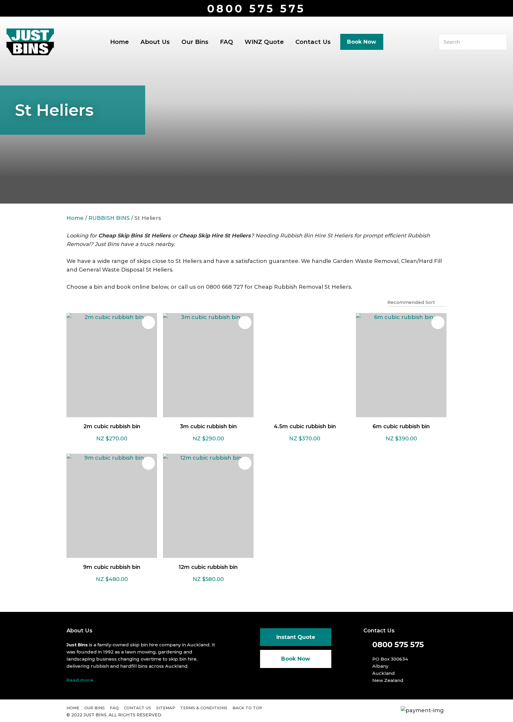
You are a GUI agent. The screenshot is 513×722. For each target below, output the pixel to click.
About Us (155, 41)
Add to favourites (148, 322)
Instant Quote (295, 637)
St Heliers (147, 218)
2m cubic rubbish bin (111, 426)
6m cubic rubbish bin (401, 426)
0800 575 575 (256, 8)
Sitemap (165, 707)
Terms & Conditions (203, 707)
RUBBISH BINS (109, 218)
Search (500, 42)
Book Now (361, 42)
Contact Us (313, 41)
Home (119, 41)
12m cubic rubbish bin (208, 567)
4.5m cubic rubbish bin (305, 426)
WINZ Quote (264, 41)
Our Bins (194, 41)
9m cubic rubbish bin (111, 567)
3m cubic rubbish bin (208, 426)
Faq (114, 707)
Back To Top (247, 707)
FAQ (226, 41)
